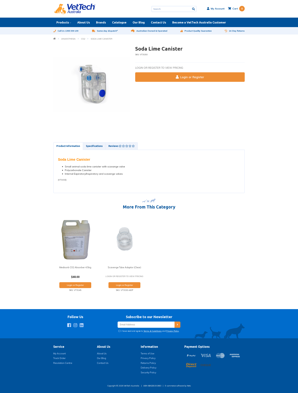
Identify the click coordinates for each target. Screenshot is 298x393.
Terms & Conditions (152, 331)
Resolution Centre (62, 363)
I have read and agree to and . (150, 331)
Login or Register (192, 77)
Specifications (94, 146)
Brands (101, 22)
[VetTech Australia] (74, 8)
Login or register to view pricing (159, 67)
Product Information (68, 146)
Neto (189, 386)
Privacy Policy (172, 331)
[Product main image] (91, 84)
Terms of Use (147, 353)
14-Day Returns (237, 31)
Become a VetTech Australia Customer (199, 22)
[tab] (68, 146)
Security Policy (148, 372)
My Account (59, 353)
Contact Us (158, 22)
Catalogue (119, 22)
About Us (83, 22)
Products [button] (62, 22)
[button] (216, 8)
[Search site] (194, 9)
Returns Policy (148, 363)
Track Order (59, 358)
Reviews (113, 146)
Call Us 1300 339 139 (68, 31)
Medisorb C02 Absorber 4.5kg (75, 267)
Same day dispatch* (107, 31)
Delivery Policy (148, 367)
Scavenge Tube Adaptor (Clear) (124, 267)
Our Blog (139, 22)
